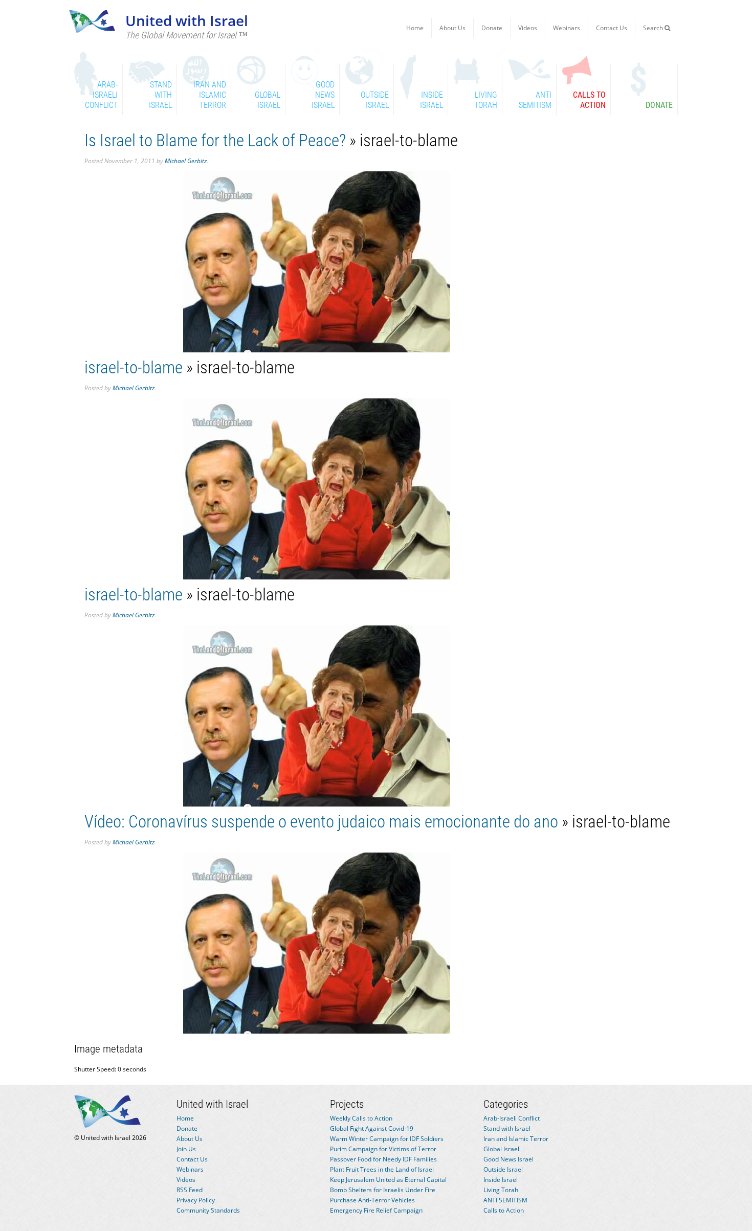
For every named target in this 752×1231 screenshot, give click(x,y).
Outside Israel (503, 1169)
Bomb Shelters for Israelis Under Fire (382, 1189)
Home (415, 28)
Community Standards (208, 1210)
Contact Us (611, 28)
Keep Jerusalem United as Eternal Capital (388, 1179)
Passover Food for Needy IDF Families (383, 1159)
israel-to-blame (133, 367)
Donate (491, 28)
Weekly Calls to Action (361, 1118)
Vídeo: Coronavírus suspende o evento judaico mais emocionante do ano (321, 822)
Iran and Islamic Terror (515, 1138)
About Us (452, 28)
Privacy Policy (195, 1200)
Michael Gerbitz (186, 160)
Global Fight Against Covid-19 (371, 1128)
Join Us (186, 1149)
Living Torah (500, 1189)
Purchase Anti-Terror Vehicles (372, 1200)
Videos (527, 28)
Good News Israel (508, 1159)
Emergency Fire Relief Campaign (376, 1210)
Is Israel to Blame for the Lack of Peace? (215, 140)
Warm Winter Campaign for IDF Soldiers (387, 1138)
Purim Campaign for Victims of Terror (383, 1149)
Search (654, 28)
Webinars (566, 28)
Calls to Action (503, 1210)
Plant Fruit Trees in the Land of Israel (382, 1169)
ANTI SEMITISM (505, 1200)
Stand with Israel (506, 1128)
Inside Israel (500, 1179)
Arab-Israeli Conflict (511, 1118)
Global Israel (501, 1149)
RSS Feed (189, 1189)
